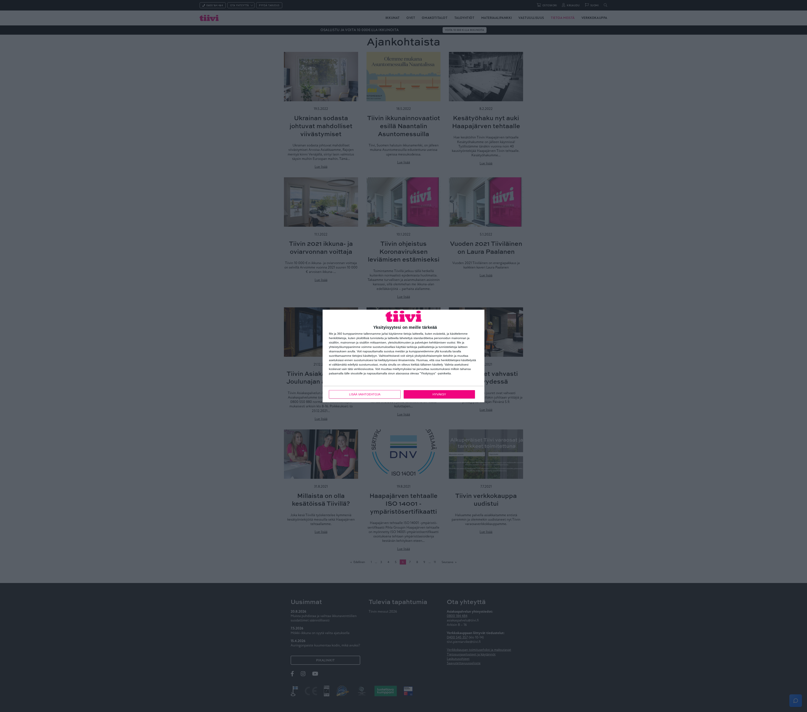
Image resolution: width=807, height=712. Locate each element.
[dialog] (403, 356)
